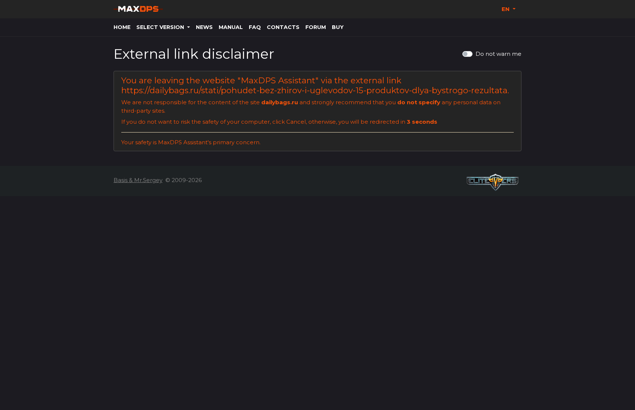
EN (506, 9)
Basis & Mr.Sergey (138, 180)
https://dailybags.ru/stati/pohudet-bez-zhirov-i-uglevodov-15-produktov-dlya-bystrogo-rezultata (314, 90)
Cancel (296, 121)
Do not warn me (498, 53)
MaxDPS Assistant (278, 80)
